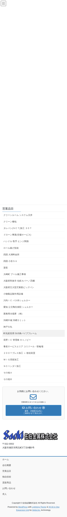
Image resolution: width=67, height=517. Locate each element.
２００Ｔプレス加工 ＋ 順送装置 (19, 353)
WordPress (23, 507)
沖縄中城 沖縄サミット (14, 320)
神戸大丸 (7, 327)
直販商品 (6, 482)
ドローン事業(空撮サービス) (17, 234)
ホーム (5, 459)
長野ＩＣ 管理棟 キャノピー (17, 340)
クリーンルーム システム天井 (17, 215)
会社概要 (6, 465)
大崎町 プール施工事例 (14, 274)
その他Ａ (7, 372)
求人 (4, 494)
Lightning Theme (39, 507)
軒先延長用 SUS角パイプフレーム (20, 333)
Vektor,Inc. (36, 510)
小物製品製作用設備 (13, 294)
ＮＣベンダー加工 (12, 366)
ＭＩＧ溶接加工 (11, 359)
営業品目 (8, 208)
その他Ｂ (7, 379)
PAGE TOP (62, 499)
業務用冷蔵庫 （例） (13, 313)
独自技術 (6, 476)
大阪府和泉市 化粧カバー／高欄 (19, 280)
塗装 (5, 267)
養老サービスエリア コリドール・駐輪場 (23, 346)
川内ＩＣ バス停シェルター (16, 300)
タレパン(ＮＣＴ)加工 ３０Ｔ (17, 228)
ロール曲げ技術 (11, 248)
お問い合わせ (8, 488)
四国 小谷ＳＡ (10, 261)
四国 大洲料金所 (11, 254)
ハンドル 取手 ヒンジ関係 (16, 241)
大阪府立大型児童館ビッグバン (18, 287)
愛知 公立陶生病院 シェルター (18, 307)
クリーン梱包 (10, 221)
